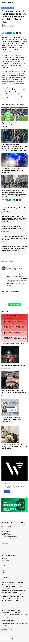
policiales (24, 623)
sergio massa (21, 625)
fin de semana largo (4, 614)
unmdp (23, 627)
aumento (13, 605)
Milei (16, 621)
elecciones (17, 612)
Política (3, 572)
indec (18, 616)
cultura (21, 608)
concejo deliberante (5, 607)
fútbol (11, 614)
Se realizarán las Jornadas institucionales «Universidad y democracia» (12, 228)
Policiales (3, 565)
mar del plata (7, 620)
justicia (19, 618)
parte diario (15, 623)
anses (6, 605)
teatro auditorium (4, 627)
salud (12, 625)
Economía (3, 570)
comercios (12, 261)
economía (16, 610)
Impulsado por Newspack (6, 639)
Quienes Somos (4, 543)
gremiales (25, 614)
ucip (20, 627)
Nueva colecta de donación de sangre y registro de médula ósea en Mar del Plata (14, 238)
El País (3, 563)
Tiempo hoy (11, 627)
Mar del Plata (5, 7)
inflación (22, 616)
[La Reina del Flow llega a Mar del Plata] (10, 355)
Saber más (7, 491)
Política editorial (4, 545)
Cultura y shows (5, 577)
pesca (20, 623)
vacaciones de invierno (8, 629)
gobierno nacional (17, 614)
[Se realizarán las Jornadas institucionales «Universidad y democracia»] (10, 407)
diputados (10, 610)
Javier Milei (15, 618)
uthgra (2, 629)
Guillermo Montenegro (13, 616)
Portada (11, 7)
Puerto (3, 575)
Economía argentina (5, 612)
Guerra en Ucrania (4, 616)
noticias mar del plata (7, 623)
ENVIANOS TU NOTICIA (14, 304)
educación (12, 612)
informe (25, 616)
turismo (16, 628)
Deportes (3, 567)
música (19, 621)
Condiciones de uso (5, 547)
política (4, 625)
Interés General (5, 560)
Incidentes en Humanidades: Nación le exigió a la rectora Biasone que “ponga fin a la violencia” (14, 248)
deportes (4, 610)
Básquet (17, 605)
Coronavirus (14, 608)
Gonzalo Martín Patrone (13, 25)
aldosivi (3, 605)
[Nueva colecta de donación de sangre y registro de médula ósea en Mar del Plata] (10, 434)
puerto (9, 625)
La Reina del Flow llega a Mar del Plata (13, 209)
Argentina (10, 605)
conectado (14, 296)
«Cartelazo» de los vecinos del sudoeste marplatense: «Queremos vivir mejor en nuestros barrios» (13, 218)
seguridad (17, 625)
